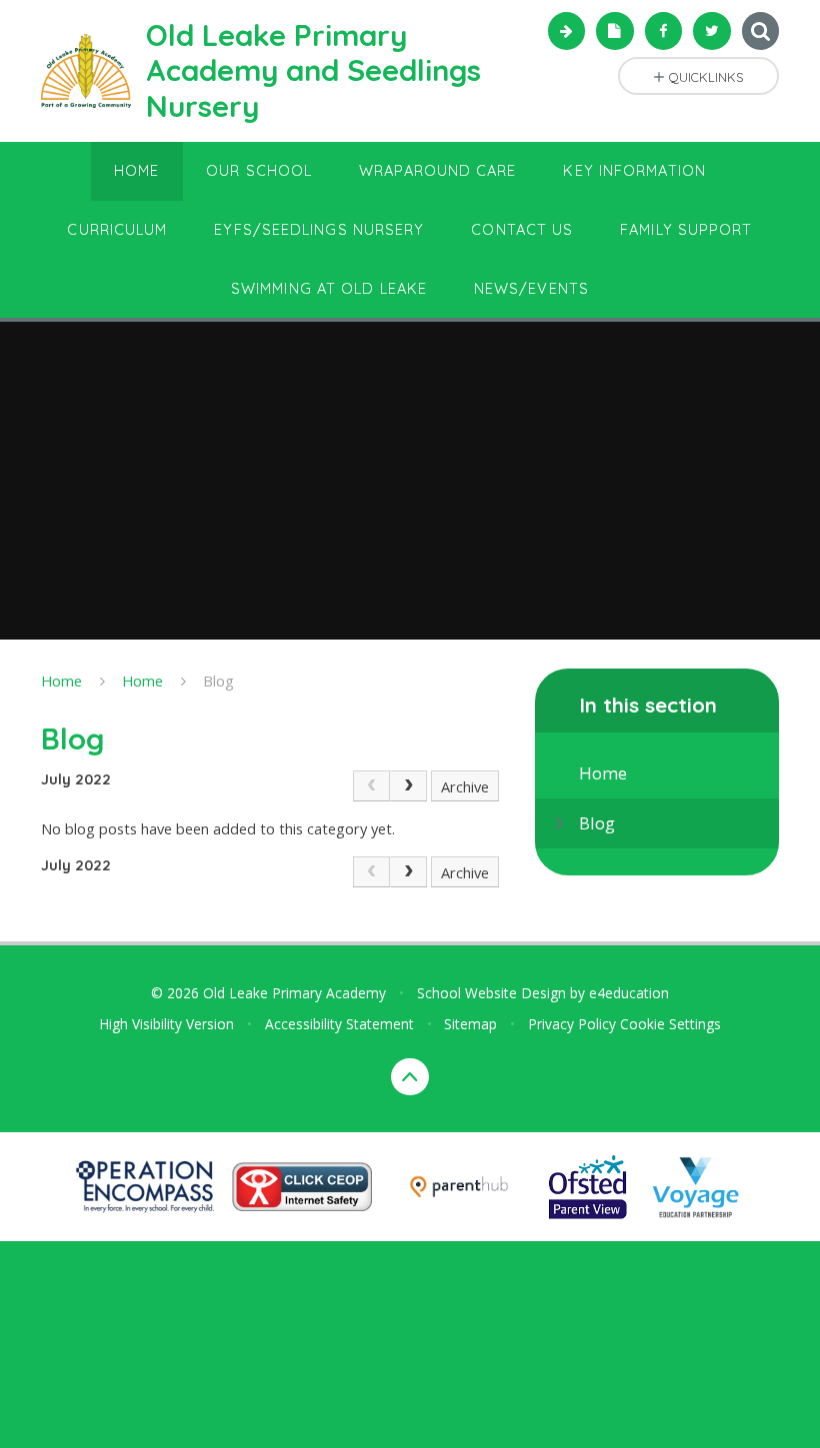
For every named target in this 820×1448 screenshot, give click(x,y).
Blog (218, 681)
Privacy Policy (572, 1023)
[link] (371, 785)
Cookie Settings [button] (670, 1023)
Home (61, 681)
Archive (465, 786)
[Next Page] (408, 785)
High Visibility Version (166, 1023)
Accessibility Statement (339, 1023)
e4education (629, 992)
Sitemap (470, 1023)
